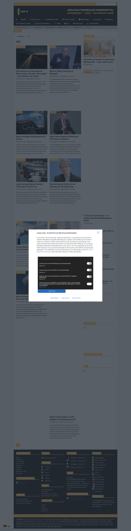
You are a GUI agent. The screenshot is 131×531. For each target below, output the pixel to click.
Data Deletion (55, 298)
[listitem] (65, 259)
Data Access (65, 298)
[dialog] (65, 265)
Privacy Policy (76, 298)
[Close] (99, 233)
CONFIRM (51, 291)
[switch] (89, 263)
